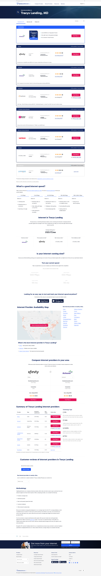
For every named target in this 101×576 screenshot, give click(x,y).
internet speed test (51, 190)
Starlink (20, 147)
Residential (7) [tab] (21, 21)
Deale (64, 309)
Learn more (76, 171)
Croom (75, 311)
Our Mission (71, 556)
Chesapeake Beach (67, 319)
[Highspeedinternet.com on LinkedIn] (77, 563)
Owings (64, 311)
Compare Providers (39, 3)
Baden (75, 319)
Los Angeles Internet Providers (38, 554)
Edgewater (76, 325)
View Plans (74, 35)
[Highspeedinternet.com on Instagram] (73, 563)
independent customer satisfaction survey (45, 178)
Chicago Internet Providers (38, 556)
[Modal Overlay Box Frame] (50, 544)
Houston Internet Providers (38, 558)
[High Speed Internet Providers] (23, 4)
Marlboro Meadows (78, 309)
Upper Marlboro (77, 313)
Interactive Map (39, 325)
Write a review (26, 469)
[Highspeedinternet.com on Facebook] (69, 563)
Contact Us (70, 558)
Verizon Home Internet (23, 130)
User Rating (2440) (59, 55)
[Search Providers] (27, 559)
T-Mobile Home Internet (24, 109)
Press (69, 560)
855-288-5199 (77, 157)
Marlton (75, 321)
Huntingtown (77, 317)
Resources (56, 3)
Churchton (65, 313)
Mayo (75, 315)
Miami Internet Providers (37, 562)
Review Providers (48, 3)
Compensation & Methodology (40, 572)
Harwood (65, 327)
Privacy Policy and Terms (49, 572)
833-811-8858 (77, 97)
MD (20, 536)
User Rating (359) (58, 76)
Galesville (65, 323)
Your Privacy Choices (58, 572)
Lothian (64, 317)
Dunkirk (64, 315)
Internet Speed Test (54, 554)
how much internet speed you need (34, 190)
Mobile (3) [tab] (37, 21)
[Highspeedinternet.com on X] (71, 563)
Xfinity (19, 46)
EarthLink (20, 88)
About (70, 554)
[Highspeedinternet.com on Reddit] (75, 563)
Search (81, 3)
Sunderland (65, 325)
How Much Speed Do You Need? (56, 556)
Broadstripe (20, 165)
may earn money (19, 0)
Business (63, 3)
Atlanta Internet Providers (38, 564)
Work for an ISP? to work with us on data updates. (27, 181)
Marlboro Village (77, 323)
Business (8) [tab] (29, 21)
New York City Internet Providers (39, 560)
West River (65, 321)
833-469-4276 (77, 118)
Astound (20, 67)
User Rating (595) (58, 118)
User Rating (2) (58, 172)
